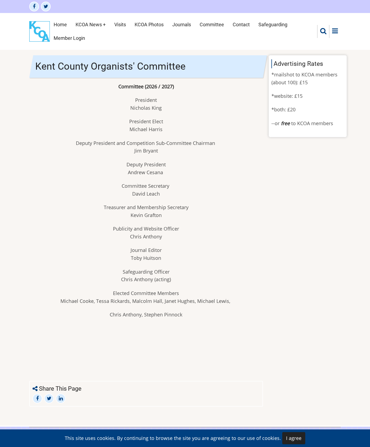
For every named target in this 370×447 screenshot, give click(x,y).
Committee (212, 24)
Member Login (69, 38)
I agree (293, 438)
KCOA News (89, 24)
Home (60, 24)
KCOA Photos (149, 24)
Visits (120, 24)
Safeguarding (272, 24)
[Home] (39, 31)
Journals (181, 24)
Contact (241, 24)
